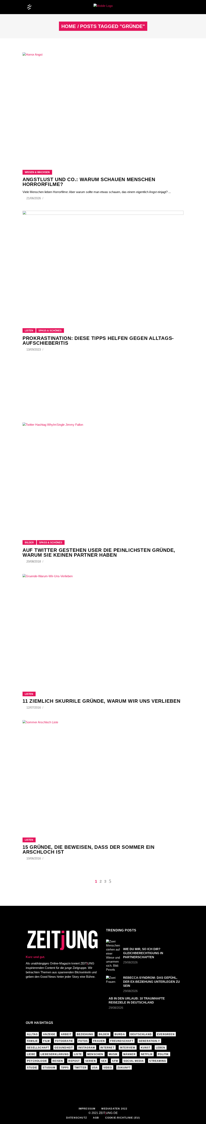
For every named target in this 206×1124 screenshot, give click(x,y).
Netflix (146, 1054)
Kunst (145, 1047)
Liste (78, 1054)
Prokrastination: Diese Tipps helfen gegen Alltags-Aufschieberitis (98, 340)
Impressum (87, 1108)
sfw (115, 1061)
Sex (104, 1061)
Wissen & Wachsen (37, 172)
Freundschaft (121, 1041)
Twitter (80, 1067)
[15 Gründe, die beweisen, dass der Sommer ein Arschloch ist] (103, 774)
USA (95, 1067)
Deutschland (141, 1034)
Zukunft (124, 1067)
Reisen (58, 1061)
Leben (160, 1047)
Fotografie (64, 1041)
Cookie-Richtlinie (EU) (122, 1117)
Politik (163, 1054)
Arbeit (66, 1034)
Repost (74, 1061)
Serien (90, 1061)
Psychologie (37, 1061)
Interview (127, 1047)
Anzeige (49, 1034)
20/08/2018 (34, 561)
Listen (29, 330)
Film (46, 1041)
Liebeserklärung (55, 1054)
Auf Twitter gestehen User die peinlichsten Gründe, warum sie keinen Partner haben (99, 552)
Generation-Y (149, 1041)
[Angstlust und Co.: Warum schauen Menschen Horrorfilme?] (103, 106)
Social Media (134, 1061)
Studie (32, 1067)
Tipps (65, 1067)
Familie (32, 1041)
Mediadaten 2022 (114, 1108)
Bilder (29, 542)
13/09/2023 (34, 349)
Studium (49, 1067)
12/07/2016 (34, 707)
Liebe (31, 1054)
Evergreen (166, 1034)
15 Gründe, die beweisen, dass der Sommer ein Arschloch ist (88, 849)
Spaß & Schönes (50, 330)
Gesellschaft (38, 1047)
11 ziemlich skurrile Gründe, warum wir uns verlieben (101, 701)
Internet (107, 1047)
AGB (96, 1117)
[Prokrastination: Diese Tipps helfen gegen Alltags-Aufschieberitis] (103, 264)
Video (107, 1067)
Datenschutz (76, 1117)
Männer (129, 1054)
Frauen (99, 1041)
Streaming (157, 1061)
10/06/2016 (34, 858)
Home (68, 26)
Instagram (86, 1047)
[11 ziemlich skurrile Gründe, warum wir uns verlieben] (103, 627)
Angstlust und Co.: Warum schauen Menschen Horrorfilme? (89, 182)
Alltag (32, 1034)
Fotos (83, 1041)
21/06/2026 (34, 198)
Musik (113, 1054)
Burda (120, 1034)
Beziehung (85, 1034)
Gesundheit (64, 1047)
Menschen (95, 1054)
